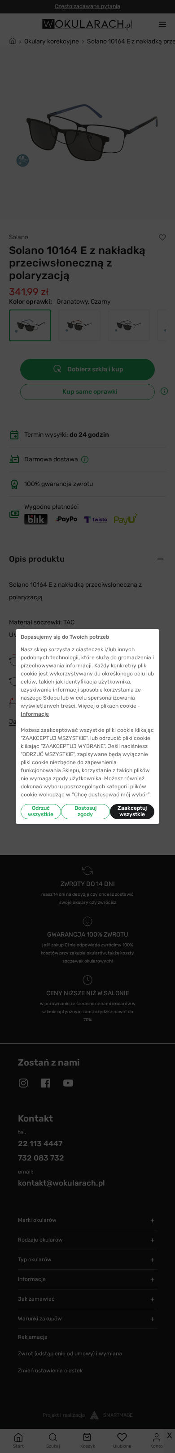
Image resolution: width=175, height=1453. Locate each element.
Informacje (35, 714)
